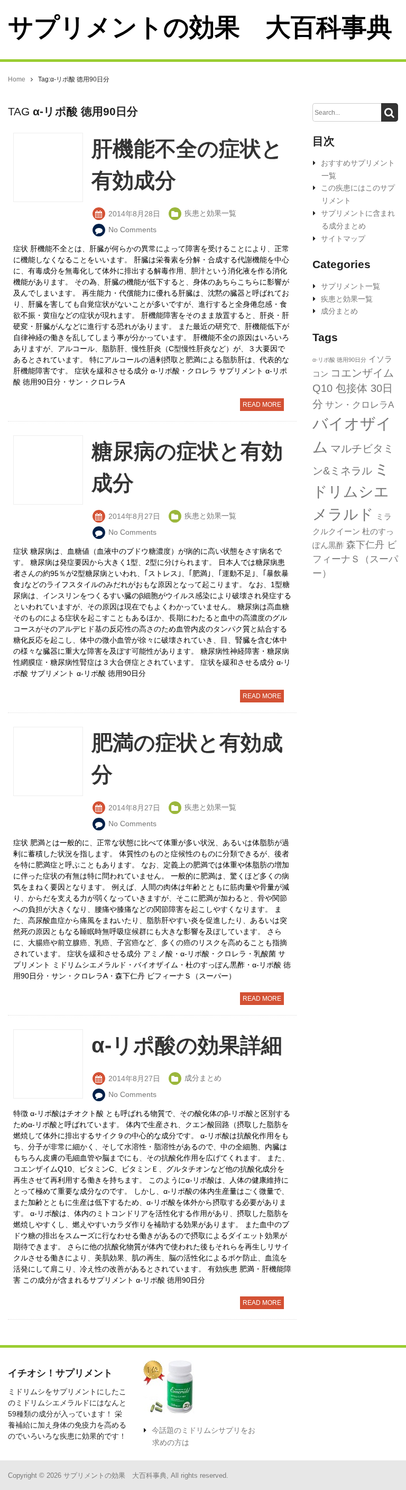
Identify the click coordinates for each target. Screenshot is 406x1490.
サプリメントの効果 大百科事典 (200, 27)
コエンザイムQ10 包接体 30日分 (353, 388)
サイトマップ (343, 238)
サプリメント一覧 (350, 286)
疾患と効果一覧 (347, 299)
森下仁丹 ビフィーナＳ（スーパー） (355, 559)
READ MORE (262, 404)
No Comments (132, 229)
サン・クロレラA (359, 405)
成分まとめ (339, 311)
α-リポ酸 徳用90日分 (339, 359)
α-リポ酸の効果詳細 (186, 1045)
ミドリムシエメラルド (351, 491)
